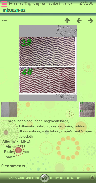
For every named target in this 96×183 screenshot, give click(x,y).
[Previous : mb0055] (78, 20)
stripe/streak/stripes (51, 3)
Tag (27, 3)
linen (68, 126)
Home (15, 3)
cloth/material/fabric (33, 126)
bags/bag (25, 121)
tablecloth (25, 136)
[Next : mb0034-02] (90, 20)
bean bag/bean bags (51, 121)
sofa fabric (50, 131)
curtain (56, 126)
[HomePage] (44, 178)
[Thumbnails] (67, 20)
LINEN (26, 141)
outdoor (80, 126)
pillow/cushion (28, 131)
